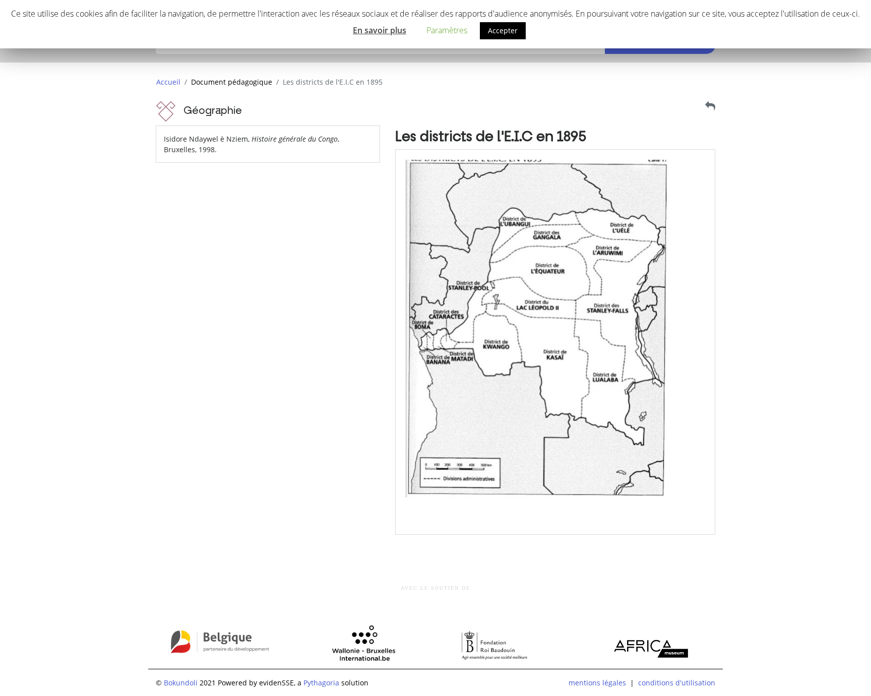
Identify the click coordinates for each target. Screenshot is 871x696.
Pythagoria (321, 682)
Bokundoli (181, 682)
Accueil (168, 82)
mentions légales (597, 682)
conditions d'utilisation (676, 682)
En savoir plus (379, 30)
